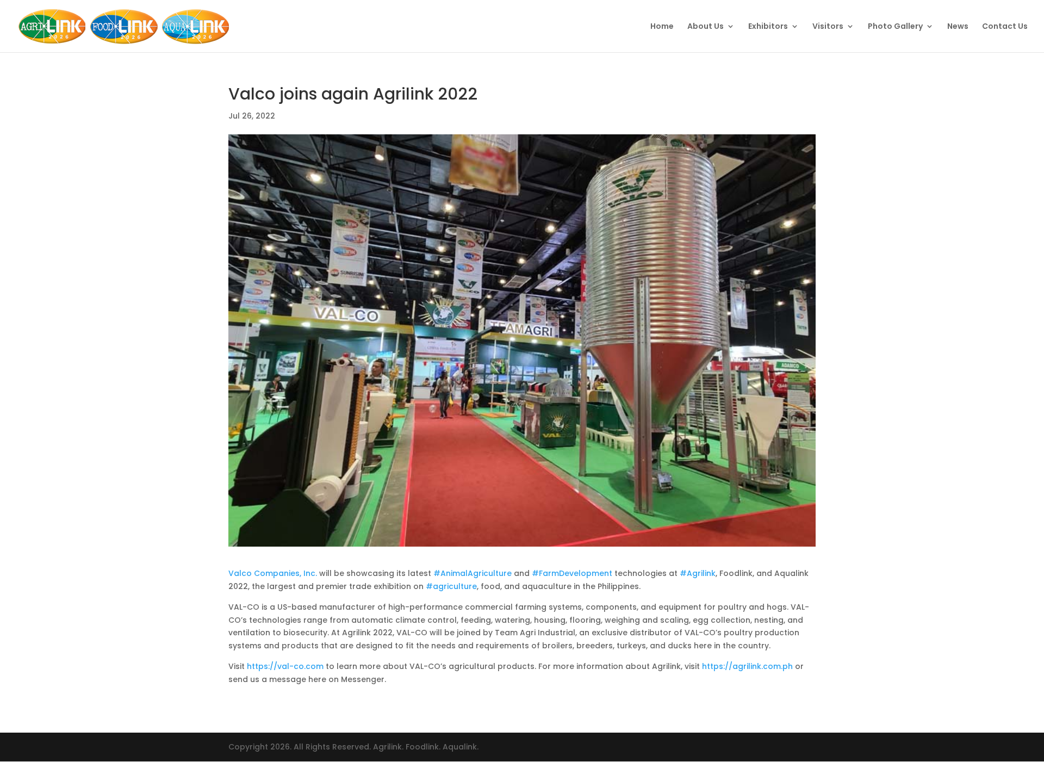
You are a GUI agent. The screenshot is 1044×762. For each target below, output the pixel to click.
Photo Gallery (895, 27)
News (957, 27)
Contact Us (1005, 27)
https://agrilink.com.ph (747, 666)
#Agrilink (698, 573)
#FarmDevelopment (572, 573)
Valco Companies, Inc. (272, 573)
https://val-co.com (285, 666)
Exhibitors (768, 27)
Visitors (827, 27)
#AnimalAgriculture (472, 573)
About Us (705, 27)
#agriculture (451, 586)
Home (662, 27)
